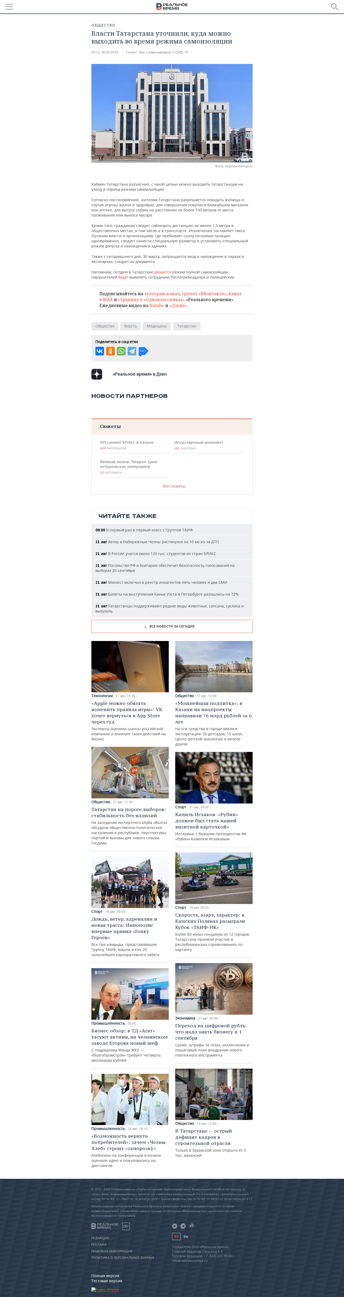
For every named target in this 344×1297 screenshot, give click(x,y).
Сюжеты (110, 426)
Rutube (156, 305)
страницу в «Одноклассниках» (151, 299)
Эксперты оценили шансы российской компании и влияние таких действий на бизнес (128, 720)
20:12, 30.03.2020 (104, 52)
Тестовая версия (106, 1280)
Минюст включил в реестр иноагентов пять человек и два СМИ (161, 582)
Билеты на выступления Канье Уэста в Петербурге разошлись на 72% (167, 594)
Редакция (100, 1238)
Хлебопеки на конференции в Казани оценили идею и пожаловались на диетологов (129, 1150)
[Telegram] (132, 351)
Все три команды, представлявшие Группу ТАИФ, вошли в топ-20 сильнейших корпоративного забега (125, 936)
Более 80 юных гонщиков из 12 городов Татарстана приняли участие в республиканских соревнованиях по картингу (212, 932)
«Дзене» (178, 305)
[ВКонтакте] (99, 351)
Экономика (185, 1018)
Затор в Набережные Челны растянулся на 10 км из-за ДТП (157, 541)
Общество (103, 25)
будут (123, 277)
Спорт (97, 911)
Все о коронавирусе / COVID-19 (163, 52)
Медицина (156, 326)
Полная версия (105, 1275)
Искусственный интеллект (198, 445)
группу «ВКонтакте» (204, 294)
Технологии (102, 696)
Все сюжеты (174, 486)
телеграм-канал (162, 294)
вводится (162, 272)
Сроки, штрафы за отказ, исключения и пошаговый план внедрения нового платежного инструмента (212, 1040)
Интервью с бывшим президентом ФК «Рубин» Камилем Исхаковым (211, 826)
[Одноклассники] (110, 351)
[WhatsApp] (121, 351)
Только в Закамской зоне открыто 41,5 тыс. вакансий (210, 1143)
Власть (130, 326)
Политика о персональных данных (122, 1258)
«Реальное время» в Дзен (140, 374)
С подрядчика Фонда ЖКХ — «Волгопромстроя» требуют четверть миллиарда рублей (129, 1045)
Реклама (98, 1244)
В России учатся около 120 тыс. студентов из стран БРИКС (155, 553)
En (186, 1236)
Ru (176, 1236)
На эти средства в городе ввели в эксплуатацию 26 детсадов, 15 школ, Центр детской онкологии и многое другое (213, 723)
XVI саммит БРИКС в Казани (126, 445)
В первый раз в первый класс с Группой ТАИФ (144, 529)
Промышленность (108, 1023)
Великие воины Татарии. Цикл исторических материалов (128, 466)
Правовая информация (111, 1251)
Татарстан (186, 326)
